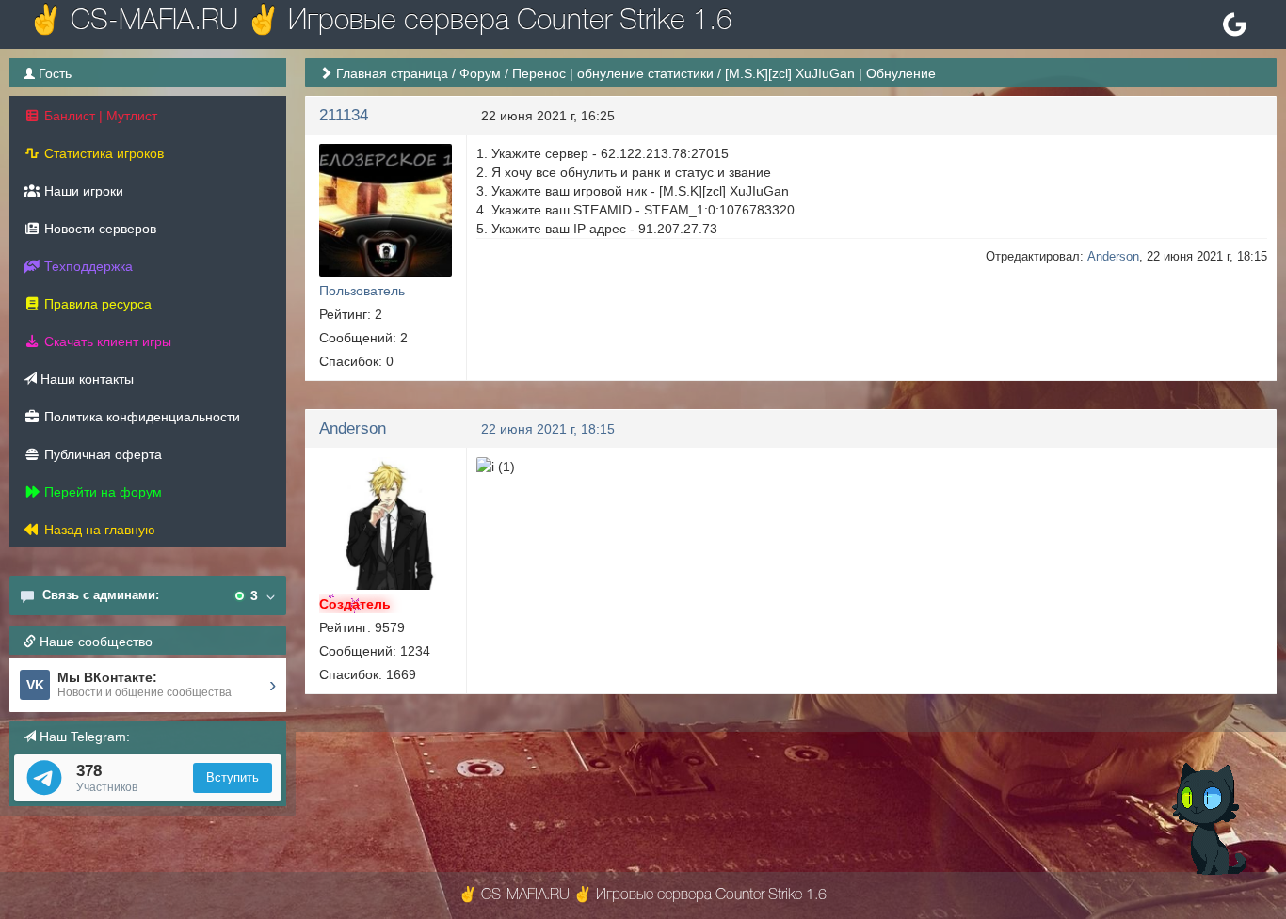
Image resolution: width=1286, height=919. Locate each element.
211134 (343, 115)
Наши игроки (81, 190)
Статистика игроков (102, 153)
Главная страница (392, 73)
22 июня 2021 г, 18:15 (548, 428)
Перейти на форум (101, 491)
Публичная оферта (101, 454)
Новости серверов (98, 228)
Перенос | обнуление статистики (613, 73)
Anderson (1113, 256)
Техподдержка (86, 266)
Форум (480, 73)
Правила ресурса (96, 303)
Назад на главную (97, 529)
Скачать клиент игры (105, 341)
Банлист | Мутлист (98, 115)
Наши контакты (85, 379)
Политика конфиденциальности (140, 416)
